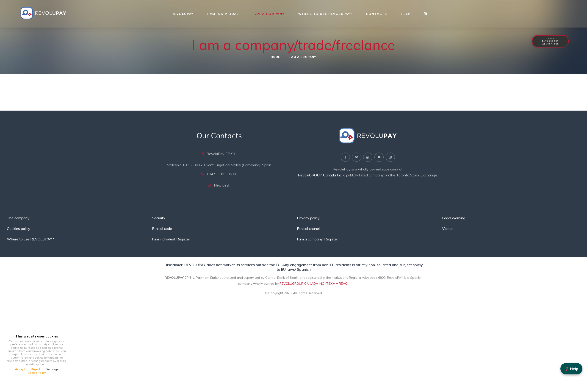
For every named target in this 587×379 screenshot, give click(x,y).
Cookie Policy (37, 372)
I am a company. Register (317, 239)
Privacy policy (308, 218)
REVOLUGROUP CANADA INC (302, 283)
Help (405, 14)
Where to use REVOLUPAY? (325, 14)
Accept (20, 369)
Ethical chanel (308, 228)
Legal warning (453, 218)
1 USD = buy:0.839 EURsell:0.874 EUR (550, 41)
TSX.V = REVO (337, 283)
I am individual (223, 14)
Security (158, 218)
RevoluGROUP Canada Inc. (320, 175)
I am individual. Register (171, 239)
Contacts (376, 14)
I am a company (269, 14)
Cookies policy (18, 228)
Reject (35, 369)
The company (18, 218)
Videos (447, 228)
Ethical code (162, 228)
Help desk (222, 185)
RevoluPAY (183, 14)
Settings (52, 369)
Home (275, 57)
